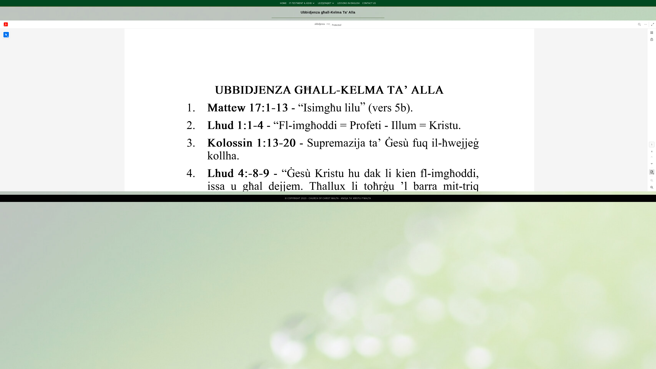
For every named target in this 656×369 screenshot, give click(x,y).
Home (283, 3)
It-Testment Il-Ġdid (300, 3)
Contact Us (369, 3)
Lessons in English (348, 3)
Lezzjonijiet (324, 3)
